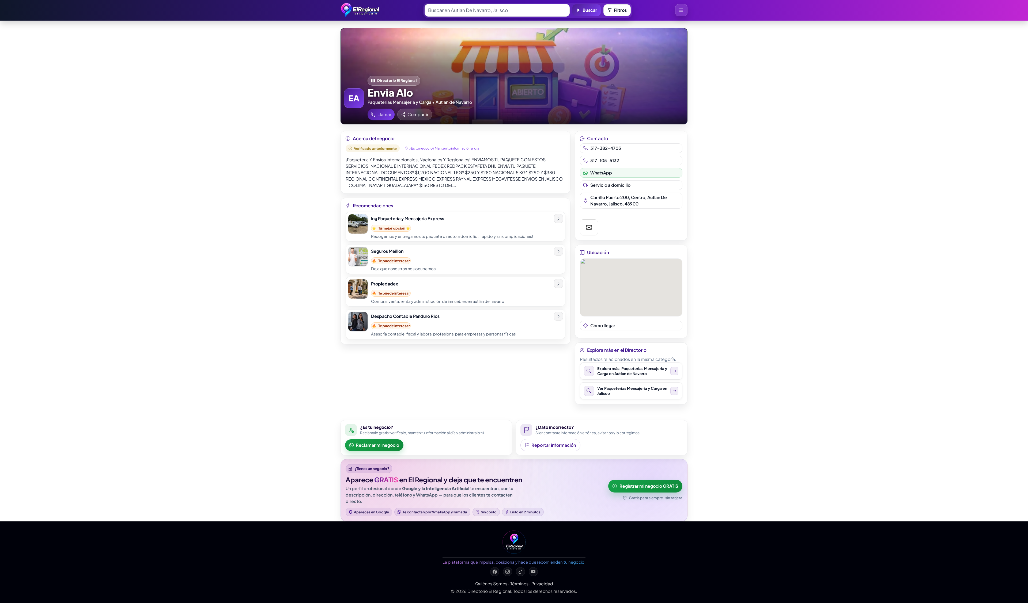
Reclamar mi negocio (377, 445)
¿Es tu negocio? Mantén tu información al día (444, 148)
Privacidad (542, 583)
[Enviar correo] (589, 227)
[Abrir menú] (681, 10)
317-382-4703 (605, 148)
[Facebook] (494, 571)
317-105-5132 (604, 160)
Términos (519, 583)
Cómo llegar (602, 325)
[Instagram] (507, 571)
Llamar (384, 114)
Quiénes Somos (491, 583)
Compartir (417, 114)
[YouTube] (533, 571)
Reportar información (553, 445)
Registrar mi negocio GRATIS (648, 486)
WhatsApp (601, 172)
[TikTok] (520, 571)
